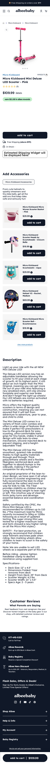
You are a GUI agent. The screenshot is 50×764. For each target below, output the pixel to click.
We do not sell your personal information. (25, 749)
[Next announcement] (46, 3)
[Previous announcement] (4, 3)
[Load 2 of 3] (25, 68)
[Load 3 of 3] (27, 68)
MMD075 (41, 74)
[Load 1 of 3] (23, 68)
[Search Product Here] (8, 11)
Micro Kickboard (14, 23)
